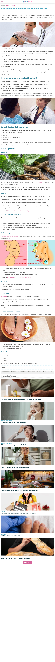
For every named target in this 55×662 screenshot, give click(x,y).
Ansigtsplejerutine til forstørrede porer (14, 422)
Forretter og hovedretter (7, 488)
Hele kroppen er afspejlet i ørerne (10, 236)
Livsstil (3, 511)
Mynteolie (4, 296)
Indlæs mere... (27, 562)
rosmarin (30, 218)
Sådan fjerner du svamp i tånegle (12, 536)
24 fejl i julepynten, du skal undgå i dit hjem (15, 467)
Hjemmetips (4, 466)
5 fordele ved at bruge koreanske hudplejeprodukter (18, 445)
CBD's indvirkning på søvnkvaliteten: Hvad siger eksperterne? (21, 399)
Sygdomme (3, 534)
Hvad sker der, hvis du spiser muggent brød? (15, 558)
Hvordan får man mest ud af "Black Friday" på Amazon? (19, 513)
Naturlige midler (5, 397)
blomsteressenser (18, 355)
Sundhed (3, 557)
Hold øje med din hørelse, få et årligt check (19, 277)
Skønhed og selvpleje (10, 5)
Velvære (3, 5)
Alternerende (5, 311)
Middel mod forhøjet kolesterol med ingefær (19, 211)
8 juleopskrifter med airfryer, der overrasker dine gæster (19, 490)
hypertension (41, 182)
